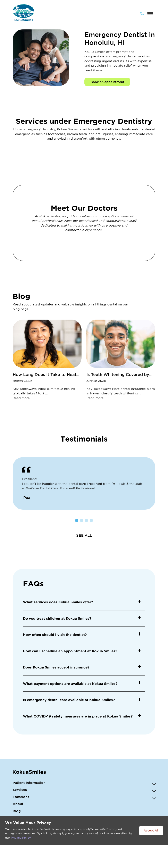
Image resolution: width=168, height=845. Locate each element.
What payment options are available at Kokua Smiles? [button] (70, 684)
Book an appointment (107, 82)
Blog (17, 811)
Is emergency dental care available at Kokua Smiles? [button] (69, 700)
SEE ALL (84, 535)
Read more (21, 398)
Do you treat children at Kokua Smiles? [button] (57, 618)
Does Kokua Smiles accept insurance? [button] (56, 667)
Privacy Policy (21, 837)
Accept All (151, 830)
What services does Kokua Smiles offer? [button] (58, 602)
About (18, 804)
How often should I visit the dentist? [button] (55, 635)
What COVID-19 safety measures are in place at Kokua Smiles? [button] (78, 716)
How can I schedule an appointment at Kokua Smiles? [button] (70, 651)
